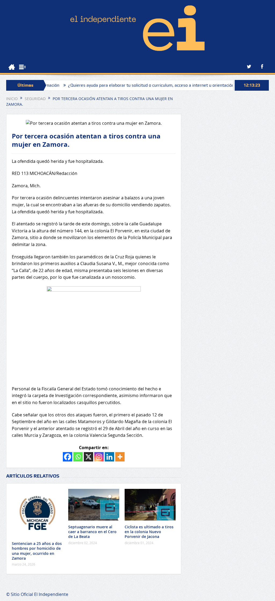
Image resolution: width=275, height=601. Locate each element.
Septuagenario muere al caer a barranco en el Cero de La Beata (92, 531)
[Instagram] (99, 456)
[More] (120, 456)
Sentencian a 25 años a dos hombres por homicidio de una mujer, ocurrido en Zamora (37, 551)
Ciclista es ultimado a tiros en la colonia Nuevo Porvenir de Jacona (149, 531)
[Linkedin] (109, 456)
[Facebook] (67, 456)
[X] (88, 456)
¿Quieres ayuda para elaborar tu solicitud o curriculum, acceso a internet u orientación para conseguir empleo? (162, 85)
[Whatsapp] (78, 456)
